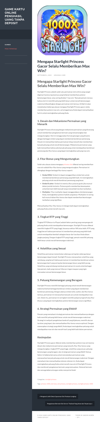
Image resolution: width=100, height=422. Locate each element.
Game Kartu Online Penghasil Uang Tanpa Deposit (15, 16)
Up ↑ (78, 417)
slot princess (61, 384)
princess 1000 (45, 384)
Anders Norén (88, 415)
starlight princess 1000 (85, 384)
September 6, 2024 (44, 75)
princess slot (68, 164)
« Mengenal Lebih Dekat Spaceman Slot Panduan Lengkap (57, 396)
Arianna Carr (59, 75)
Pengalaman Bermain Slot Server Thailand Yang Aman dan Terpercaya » (70, 403)
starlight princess (50, 379)
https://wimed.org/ (11, 49)
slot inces (54, 384)
